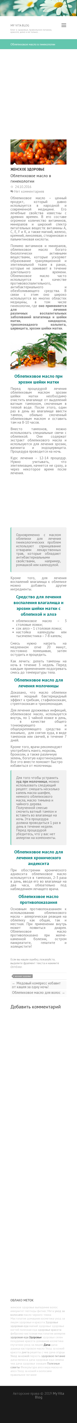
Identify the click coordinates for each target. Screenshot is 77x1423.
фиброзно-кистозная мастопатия (31, 1333)
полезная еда (28, 1330)
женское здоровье (23, 976)
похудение (17, 1341)
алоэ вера (44, 1367)
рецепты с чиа (39, 1352)
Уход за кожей (19, 1356)
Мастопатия (18, 1318)
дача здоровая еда (41, 1360)
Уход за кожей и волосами (34, 1371)
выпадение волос (46, 1307)
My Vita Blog (19, 25)
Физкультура (29, 1367)
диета (25, 1352)
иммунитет (17, 1311)
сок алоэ (23, 628)
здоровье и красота (32, 1322)
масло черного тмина (37, 1315)
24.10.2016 (22, 186)
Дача (47, 1345)
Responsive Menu (64, 25)
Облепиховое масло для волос (38, 992)
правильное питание (23, 1375)
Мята (50, 1311)
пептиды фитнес (36, 1311)
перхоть (35, 1356)
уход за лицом (33, 1345)
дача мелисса (19, 1360)
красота (30, 1341)
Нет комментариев (29, 191)
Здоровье (35, 1337)
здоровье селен (52, 1337)
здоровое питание (53, 1356)
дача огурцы (57, 1352)
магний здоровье (40, 1326)
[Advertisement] (38, 87)
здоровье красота (49, 1330)
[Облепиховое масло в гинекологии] (38, 152)
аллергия (59, 1333)
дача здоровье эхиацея (31, 1363)
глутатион (16, 1345)
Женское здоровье (27, 169)
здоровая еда (19, 1337)
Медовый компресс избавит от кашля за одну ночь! (36, 985)
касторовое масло (33, 1348)
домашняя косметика (49, 1341)
